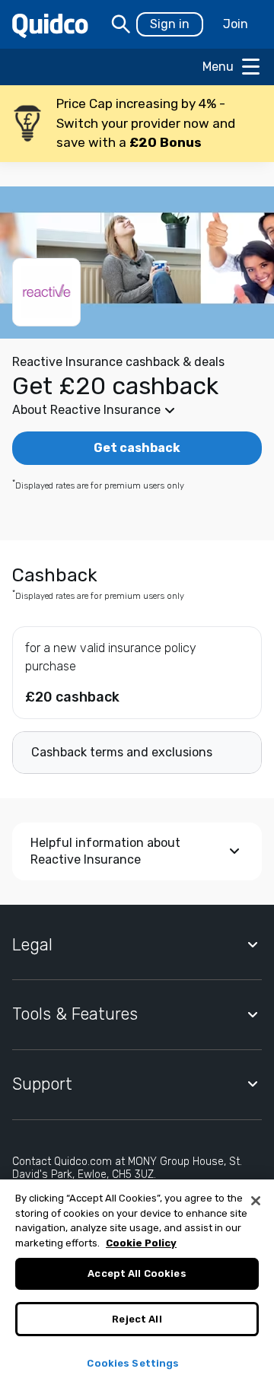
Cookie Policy (141, 1243)
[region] (137, 1285)
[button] (137, 123)
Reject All (136, 1319)
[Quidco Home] (50, 25)
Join (235, 24)
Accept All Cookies (137, 1273)
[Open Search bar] (121, 24)
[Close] (255, 1201)
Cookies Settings (133, 1363)
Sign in (170, 24)
